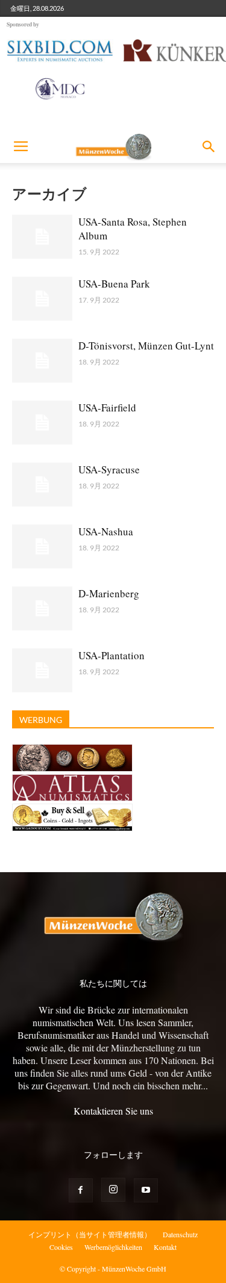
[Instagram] (113, 1190)
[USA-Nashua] (42, 546)
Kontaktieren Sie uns (113, 1110)
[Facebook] (81, 1190)
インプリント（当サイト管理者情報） (89, 1234)
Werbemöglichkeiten (113, 1247)
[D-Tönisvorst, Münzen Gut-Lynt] (42, 361)
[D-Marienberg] (42, 608)
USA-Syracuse (109, 469)
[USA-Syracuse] (42, 484)
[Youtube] (146, 1190)
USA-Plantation (111, 655)
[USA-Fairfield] (42, 423)
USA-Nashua (105, 531)
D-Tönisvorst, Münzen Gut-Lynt (146, 345)
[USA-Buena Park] (42, 299)
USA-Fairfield (107, 407)
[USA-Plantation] (42, 670)
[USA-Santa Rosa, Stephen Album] (42, 237)
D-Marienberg (108, 593)
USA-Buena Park (114, 284)
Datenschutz (180, 1234)
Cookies (61, 1247)
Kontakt (165, 1247)
